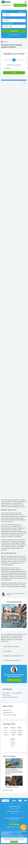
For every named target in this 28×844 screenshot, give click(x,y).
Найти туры (14, 31)
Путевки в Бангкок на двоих (10, 715)
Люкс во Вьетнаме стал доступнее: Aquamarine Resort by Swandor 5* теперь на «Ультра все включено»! (14, 771)
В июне (5, 730)
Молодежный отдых (8, 712)
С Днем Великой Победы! (11, 787)
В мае (12, 746)
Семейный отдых (7, 710)
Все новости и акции (8, 790)
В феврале (20, 734)
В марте (13, 741)
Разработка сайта (10, 827)
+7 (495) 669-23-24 (6, 5)
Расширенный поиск (14, 34)
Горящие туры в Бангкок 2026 (10, 697)
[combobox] (19, 12)
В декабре (20, 730)
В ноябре (13, 734)
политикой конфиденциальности (17, 839)
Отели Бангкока (6, 693)
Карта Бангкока (6, 695)
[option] (14, 616)
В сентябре (13, 730)
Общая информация (17, 693)
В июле (5, 732)
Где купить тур (14, 813)
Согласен (14, 841)
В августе (6, 734)
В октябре (13, 732)
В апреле (13, 744)
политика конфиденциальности (8, 832)
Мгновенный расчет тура (14, 680)
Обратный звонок (14, 808)
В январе (19, 732)
